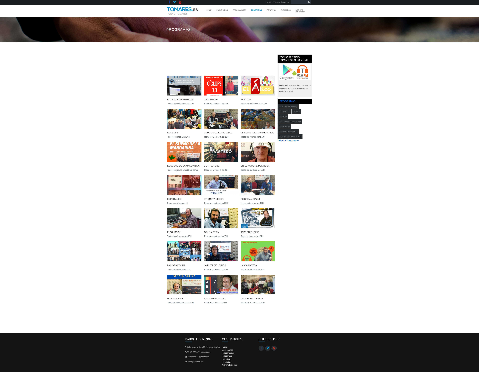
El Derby (172, 132)
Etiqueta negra (214, 199)
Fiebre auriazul (250, 199)
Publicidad (286, 10)
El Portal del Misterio (218, 132)
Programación (239, 10)
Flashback (173, 232)
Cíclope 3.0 (211, 99)
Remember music (214, 298)
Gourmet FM (211, 232)
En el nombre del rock (255, 166)
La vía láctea (249, 265)
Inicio (208, 10)
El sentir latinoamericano (257, 132)
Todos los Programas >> (288, 140)
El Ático (246, 99)
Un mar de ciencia (252, 298)
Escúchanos (222, 10)
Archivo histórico (300, 11)
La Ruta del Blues (215, 265)
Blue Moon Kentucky (180, 99)
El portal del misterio (288, 131)
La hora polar (176, 265)
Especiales (174, 199)
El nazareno (284, 126)
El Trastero (211, 166)
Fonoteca (271, 10)
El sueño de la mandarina (183, 166)
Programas (256, 10)
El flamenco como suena (290, 121)
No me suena (175, 298)
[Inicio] (182, 11)
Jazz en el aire (250, 232)
